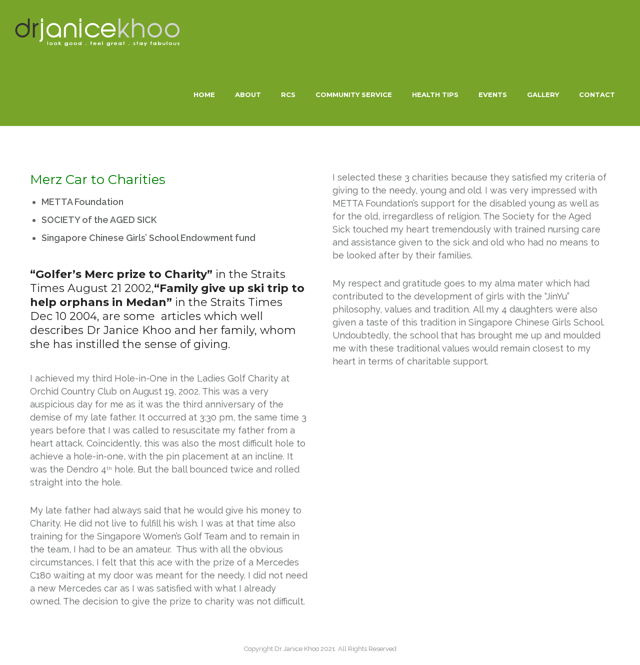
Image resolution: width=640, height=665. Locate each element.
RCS (288, 94)
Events (492, 94)
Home (204, 94)
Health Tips (435, 94)
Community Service (354, 94)
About (248, 94)
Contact (597, 94)
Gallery (543, 94)
